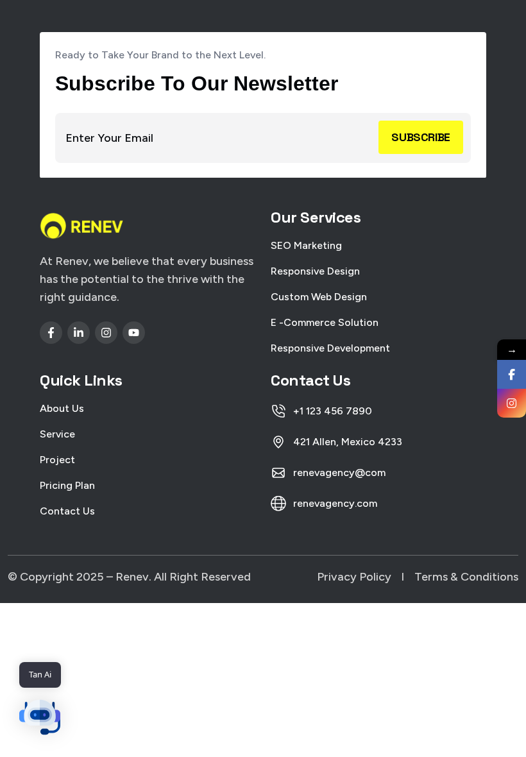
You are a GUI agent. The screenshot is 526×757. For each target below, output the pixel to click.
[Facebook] (511, 374)
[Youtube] (134, 332)
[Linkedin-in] (78, 332)
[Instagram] (106, 332)
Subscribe (420, 137)
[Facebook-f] (51, 332)
